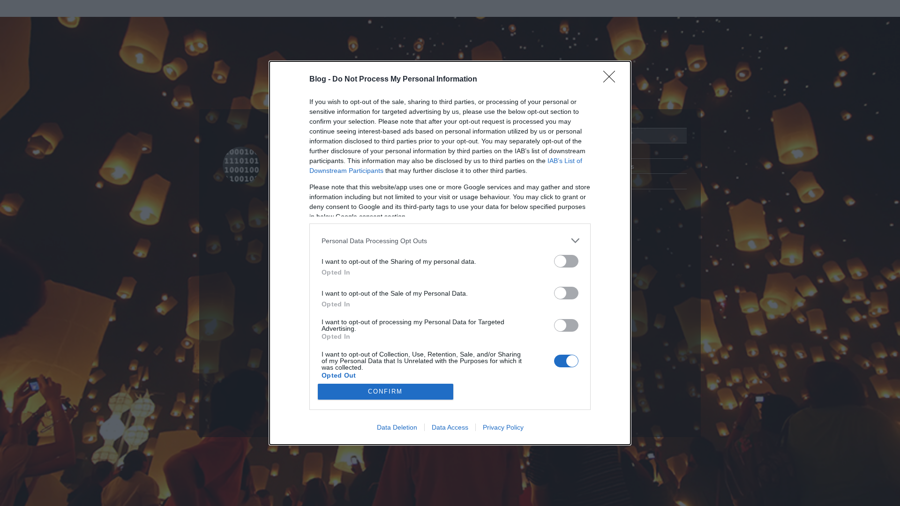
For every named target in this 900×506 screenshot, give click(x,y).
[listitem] (450, 241)
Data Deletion (397, 427)
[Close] (612, 80)
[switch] (566, 261)
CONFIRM (385, 391)
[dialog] (450, 253)
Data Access (450, 427)
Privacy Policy (503, 427)
